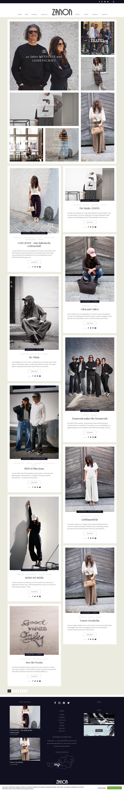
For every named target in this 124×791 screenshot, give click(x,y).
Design (95, 14)
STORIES (26, 146)
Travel (77, 14)
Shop (26, 14)
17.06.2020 (14, 764)
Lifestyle (44, 14)
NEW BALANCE (98, 72)
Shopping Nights (31, 239)
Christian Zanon (98, 83)
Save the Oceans (34, 662)
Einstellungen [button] (102, 788)
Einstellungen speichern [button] (114, 788)
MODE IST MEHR (34, 577)
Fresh (86, 14)
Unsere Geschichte (97, 124)
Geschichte (91, 65)
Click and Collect (90, 309)
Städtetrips (59, 139)
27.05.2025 (14, 734)
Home (20, 14)
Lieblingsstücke (90, 519)
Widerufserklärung (62, 746)
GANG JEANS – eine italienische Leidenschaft (34, 244)
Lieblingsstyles (102, 65)
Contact (105, 14)
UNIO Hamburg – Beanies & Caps (62, 146)
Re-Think (34, 357)
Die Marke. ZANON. (44, 105)
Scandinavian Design (62, 137)
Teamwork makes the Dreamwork (89, 418)
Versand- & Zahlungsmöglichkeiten (62, 740)
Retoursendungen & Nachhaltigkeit (62, 743)
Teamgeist (93, 415)
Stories (34, 14)
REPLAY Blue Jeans (34, 468)
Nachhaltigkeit (66, 135)
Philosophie (101, 67)
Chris (95, 200)
